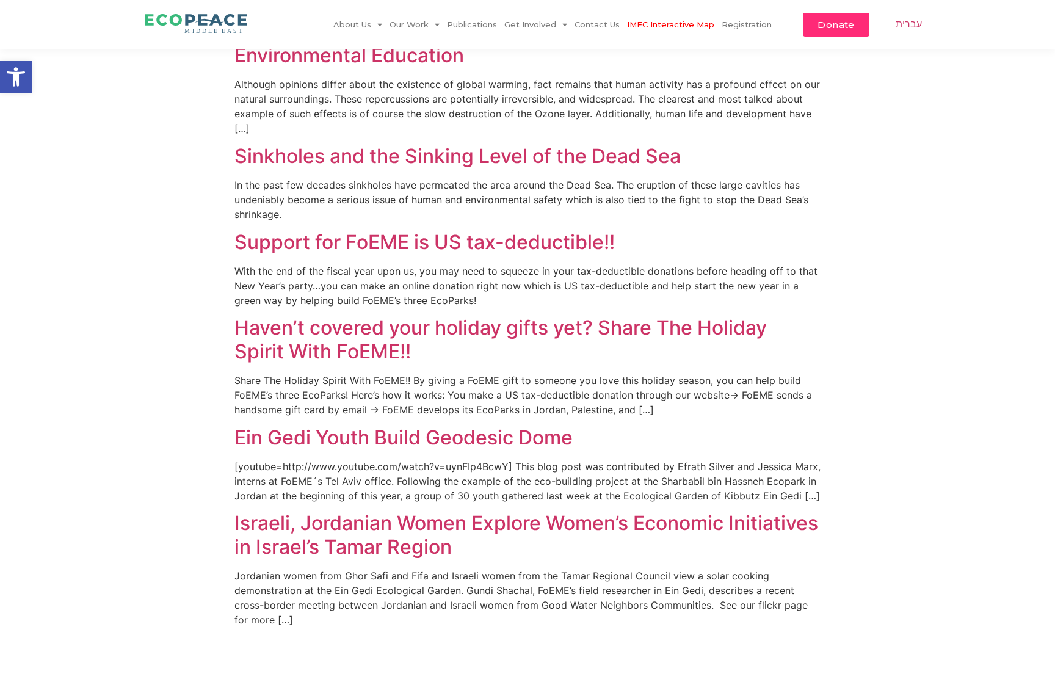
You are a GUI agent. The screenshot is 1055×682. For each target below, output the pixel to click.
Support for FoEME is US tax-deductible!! (424, 242)
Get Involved (530, 24)
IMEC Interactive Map (670, 24)
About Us (352, 24)
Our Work (409, 24)
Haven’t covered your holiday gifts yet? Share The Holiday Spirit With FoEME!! (500, 339)
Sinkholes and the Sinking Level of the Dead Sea (457, 156)
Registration (747, 24)
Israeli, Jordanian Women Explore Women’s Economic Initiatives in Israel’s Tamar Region (526, 534)
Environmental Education (349, 55)
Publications (472, 24)
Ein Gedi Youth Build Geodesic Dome (403, 437)
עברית (909, 24)
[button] (16, 77)
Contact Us (597, 24)
